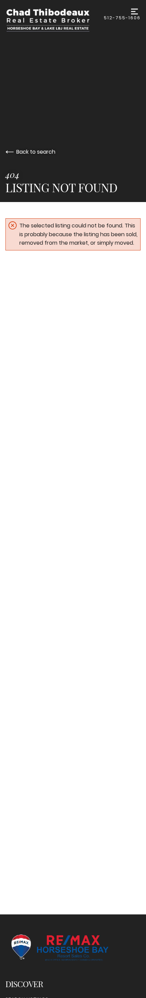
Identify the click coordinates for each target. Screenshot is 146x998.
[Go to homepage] (54, 19)
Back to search (35, 152)
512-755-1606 (122, 18)
